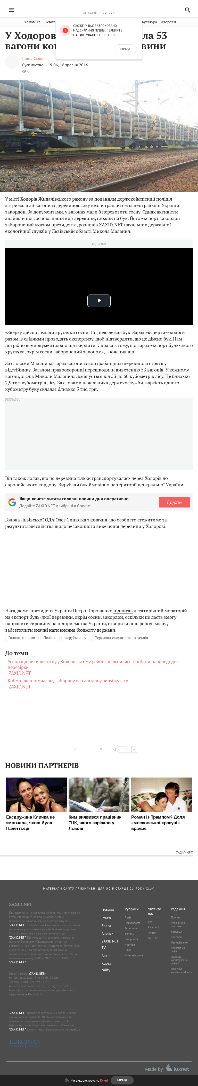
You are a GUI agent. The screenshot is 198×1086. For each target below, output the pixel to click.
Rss (150, 922)
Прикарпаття (132, 923)
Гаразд (125, 49)
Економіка (31, 22)
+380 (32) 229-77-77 (35, 982)
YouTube (153, 938)
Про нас (176, 917)
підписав (123, 611)
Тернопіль (131, 928)
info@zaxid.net (58, 986)
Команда (176, 931)
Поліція (50, 637)
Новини (108, 910)
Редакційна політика (178, 924)
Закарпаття (131, 939)
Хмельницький (134, 955)
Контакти (176, 937)
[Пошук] (186, 10)
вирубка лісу (75, 637)
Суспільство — (35, 64)
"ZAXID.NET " (17, 925)
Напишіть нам (179, 942)
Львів (128, 917)
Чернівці (130, 944)
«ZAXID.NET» (37, 974)
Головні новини (22, 637)
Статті (106, 918)
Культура (149, 22)
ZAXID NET (99, 7)
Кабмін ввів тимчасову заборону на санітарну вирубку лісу (68, 681)
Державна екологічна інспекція (121, 637)
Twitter (152, 932)
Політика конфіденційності (182, 970)
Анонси (107, 933)
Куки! (104, 1080)
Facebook (154, 927)
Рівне (128, 950)
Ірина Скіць (32, 58)
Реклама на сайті (178, 949)
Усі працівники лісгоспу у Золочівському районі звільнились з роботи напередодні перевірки (93, 664)
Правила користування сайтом (179, 960)
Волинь (129, 934)
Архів (106, 955)
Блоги (106, 925)
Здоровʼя (168, 22)
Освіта (50, 22)
